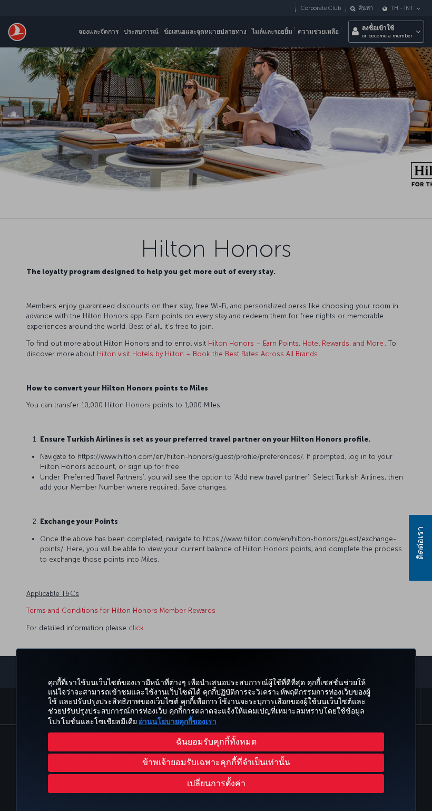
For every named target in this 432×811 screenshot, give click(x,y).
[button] (216, 783)
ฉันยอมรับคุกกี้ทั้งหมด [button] (216, 742)
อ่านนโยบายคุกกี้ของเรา (178, 721)
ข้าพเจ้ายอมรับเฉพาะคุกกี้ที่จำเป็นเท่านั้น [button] (216, 762)
